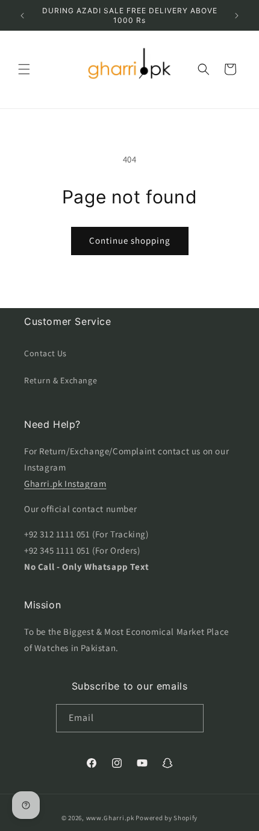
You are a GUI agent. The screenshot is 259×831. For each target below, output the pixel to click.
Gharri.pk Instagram (65, 483)
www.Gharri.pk (110, 818)
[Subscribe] (189, 718)
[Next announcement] (236, 15)
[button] (24, 69)
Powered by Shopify (167, 818)
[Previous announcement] (22, 15)
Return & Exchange (60, 380)
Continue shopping (129, 240)
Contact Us (45, 353)
